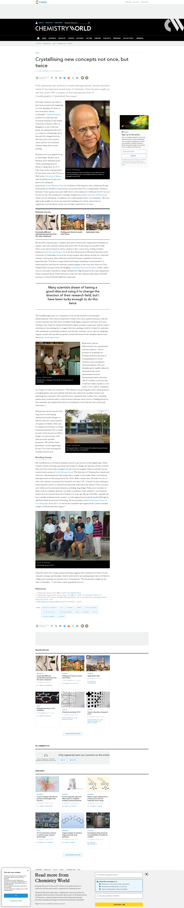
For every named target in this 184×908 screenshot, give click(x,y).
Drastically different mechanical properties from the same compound (46, 234)
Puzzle (64, 709)
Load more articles (73, 734)
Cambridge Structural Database (83, 268)
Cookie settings (16, 900)
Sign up (133, 156)
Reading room (61, 43)
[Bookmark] (86, 78)
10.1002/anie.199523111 (91, 595)
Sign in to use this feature (100, 73)
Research (40, 673)
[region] (16, 887)
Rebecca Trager (46, 842)
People (95, 612)
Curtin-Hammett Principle (56, 185)
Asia (61, 607)
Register (49, 23)
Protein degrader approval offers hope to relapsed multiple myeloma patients (71, 799)
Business (65, 794)
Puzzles (70, 43)
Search (89, 22)
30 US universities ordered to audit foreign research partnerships (46, 835)
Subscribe (58, 23)
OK (16, 895)
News (37, 53)
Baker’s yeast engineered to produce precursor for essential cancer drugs (97, 799)
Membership (145, 2)
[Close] (28, 870)
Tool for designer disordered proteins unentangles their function (47, 799)
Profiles (61, 616)
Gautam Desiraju (53, 114)
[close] (109, 73)
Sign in (37, 904)
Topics (55, 869)
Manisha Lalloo (71, 683)
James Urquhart (46, 806)
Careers (78, 607)
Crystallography (91, 607)
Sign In (41, 23)
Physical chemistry (48, 616)
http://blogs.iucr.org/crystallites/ (48, 602)
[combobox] (77, 23)
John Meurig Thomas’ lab (54, 252)
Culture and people (49, 612)
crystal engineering (51, 337)
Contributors (71, 869)
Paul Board (92, 723)
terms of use (127, 161)
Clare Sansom (43, 71)
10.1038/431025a (73, 593)
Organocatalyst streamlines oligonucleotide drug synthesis (72, 835)
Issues (62, 869)
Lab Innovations (69, 718)
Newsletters (47, 43)
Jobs (54, 43)
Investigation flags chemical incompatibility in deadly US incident (97, 835)
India (77, 612)
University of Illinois (53, 176)
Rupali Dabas (70, 842)
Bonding (70, 607)
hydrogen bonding (65, 612)
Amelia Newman (45, 685)
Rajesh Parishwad (91, 682)
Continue (117, 905)
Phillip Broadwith (92, 843)
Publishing (128, 2)
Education (136, 2)
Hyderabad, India (92, 232)
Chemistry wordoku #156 (71, 712)
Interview (86, 612)
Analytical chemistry (49, 607)
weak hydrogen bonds (64, 472)
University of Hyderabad (96, 195)
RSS (79, 869)
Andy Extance (45, 716)
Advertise (47, 869)
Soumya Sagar (96, 806)
